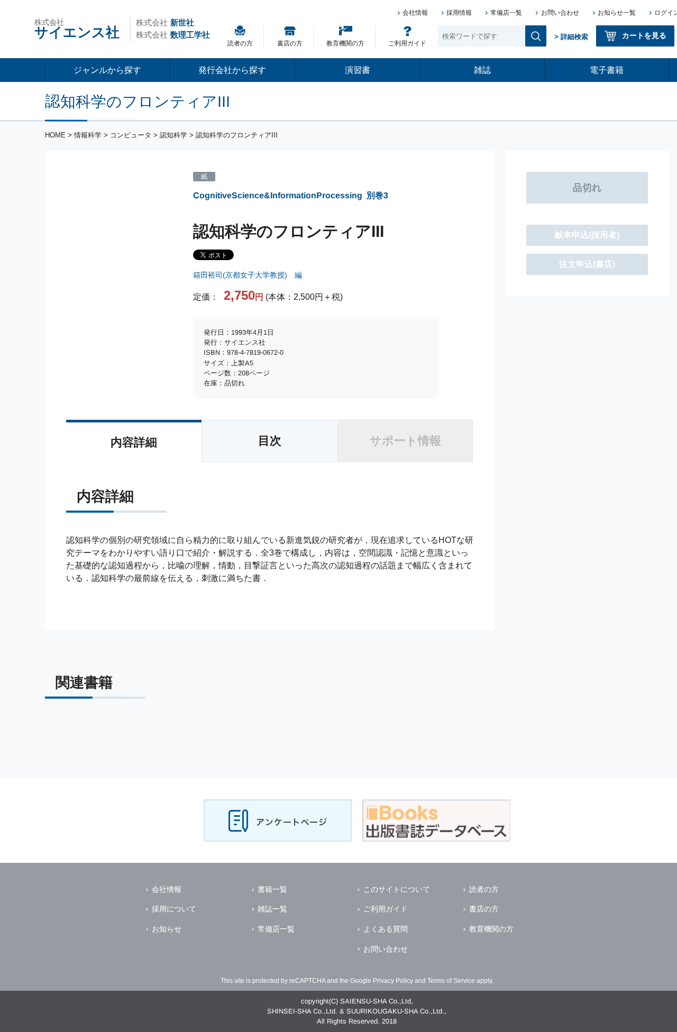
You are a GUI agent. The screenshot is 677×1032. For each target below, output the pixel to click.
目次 (269, 440)
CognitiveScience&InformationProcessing (277, 195)
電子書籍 (607, 70)
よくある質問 (385, 929)
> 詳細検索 (571, 37)
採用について (174, 909)
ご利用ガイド (407, 43)
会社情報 (415, 12)
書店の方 (290, 43)
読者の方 (240, 43)
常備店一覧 (506, 12)
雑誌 (482, 70)
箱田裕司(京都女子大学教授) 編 (247, 275)
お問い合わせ (560, 12)
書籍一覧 (272, 889)
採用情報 (459, 12)
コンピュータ (130, 135)
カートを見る (644, 35)
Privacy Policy (393, 980)
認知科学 (173, 135)
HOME (55, 135)
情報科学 (88, 135)
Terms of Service (451, 980)
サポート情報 (405, 440)
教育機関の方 (345, 43)
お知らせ (166, 929)
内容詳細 (134, 442)
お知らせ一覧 (617, 12)
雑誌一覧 (272, 909)
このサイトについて (396, 889)
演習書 (357, 70)
